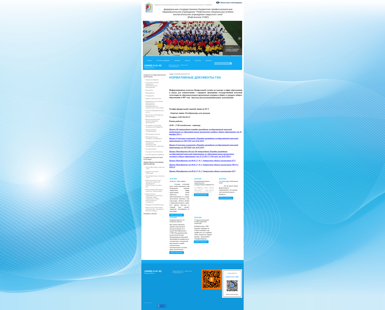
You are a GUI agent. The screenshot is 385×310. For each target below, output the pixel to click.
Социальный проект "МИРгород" (152, 172)
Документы (149, 90)
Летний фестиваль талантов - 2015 (155, 168)
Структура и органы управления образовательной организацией (152, 85)
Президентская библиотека (155, 205)
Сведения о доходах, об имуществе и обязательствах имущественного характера (155, 144)
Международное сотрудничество (151, 130)
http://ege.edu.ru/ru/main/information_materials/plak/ (212, 97)
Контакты (198, 60)
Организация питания (153, 134)
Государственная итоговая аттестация (153, 158)
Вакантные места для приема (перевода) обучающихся (153, 121)
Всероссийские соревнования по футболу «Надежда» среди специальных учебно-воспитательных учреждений (154, 198)
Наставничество (151, 149)
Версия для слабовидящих (231, 3)
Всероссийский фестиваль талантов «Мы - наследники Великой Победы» (155, 209)
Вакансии (209, 60)
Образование (150, 93)
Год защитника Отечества (154, 152)
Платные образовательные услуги (155, 111)
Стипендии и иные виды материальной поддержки (154, 126)
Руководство (150, 96)
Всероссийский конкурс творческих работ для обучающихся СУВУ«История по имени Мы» (154, 184)
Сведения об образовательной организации (154, 76)
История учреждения (163, 60)
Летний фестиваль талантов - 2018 (155, 176)
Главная (149, 60)
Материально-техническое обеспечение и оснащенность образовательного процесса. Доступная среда (155, 105)
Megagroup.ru (148, 302)
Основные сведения (152, 80)
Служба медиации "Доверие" (155, 154)
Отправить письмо (150, 214)
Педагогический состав (153, 98)
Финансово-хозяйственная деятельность (154, 115)
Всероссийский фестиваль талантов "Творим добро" (154, 190)
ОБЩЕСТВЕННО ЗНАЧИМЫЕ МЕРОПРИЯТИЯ (153, 163)
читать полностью (176, 215)
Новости (187, 60)
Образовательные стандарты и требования (154, 137)
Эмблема (177, 60)
